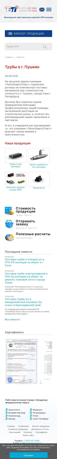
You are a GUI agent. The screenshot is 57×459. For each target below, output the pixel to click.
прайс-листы (26, 212)
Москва (12, 419)
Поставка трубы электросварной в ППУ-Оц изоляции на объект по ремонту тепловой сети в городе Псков (26, 278)
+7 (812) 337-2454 (31, 441)
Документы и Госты (40, 429)
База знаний (14, 432)
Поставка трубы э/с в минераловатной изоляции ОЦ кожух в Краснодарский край (23, 302)
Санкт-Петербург (41, 419)
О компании (23, 426)
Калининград (14, 416)
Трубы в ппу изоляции (16, 165)
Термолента (39, 188)
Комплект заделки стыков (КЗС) (16, 188)
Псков (35, 416)
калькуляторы (33, 235)
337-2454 (28, 8)
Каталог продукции (29, 33)
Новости (20, 57)
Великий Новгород (17, 413)
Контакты (28, 432)
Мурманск (37, 410)
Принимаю (28, 455)
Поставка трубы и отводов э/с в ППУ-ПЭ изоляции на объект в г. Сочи (24, 262)
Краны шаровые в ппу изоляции (38, 165)
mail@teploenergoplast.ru (30, 443)
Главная (9, 57)
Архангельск (14, 410)
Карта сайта (28, 435)
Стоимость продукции (18, 429)
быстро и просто (26, 224)
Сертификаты (41, 432)
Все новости (12, 319)
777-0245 (28, 11)
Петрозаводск (39, 413)
